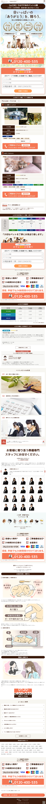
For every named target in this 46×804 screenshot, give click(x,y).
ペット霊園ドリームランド (10, 105)
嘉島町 (37, 748)
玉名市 (18, 744)
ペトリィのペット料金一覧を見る (38, 322)
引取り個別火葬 (8, 314)
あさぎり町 (15, 752)
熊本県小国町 (8, 748)
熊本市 (23, 752)
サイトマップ (26, 800)
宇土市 (29, 744)
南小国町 (3, 748)
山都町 (6, 750)
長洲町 (28, 746)
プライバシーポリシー (25, 799)
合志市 (10, 746)
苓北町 (20, 752)
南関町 (24, 746)
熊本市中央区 (29, 752)
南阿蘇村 (29, 748)
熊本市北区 (9, 754)
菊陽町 (40, 746)
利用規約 (19, 800)
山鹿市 (22, 744)
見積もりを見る (23, 91)
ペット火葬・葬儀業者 (10, 790)
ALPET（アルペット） (9, 153)
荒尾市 (10, 744)
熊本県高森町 (19, 748)
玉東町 (20, 746)
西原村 (24, 748)
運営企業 (18, 799)
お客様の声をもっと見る (23, 347)
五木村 (2, 752)
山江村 (6, 752)
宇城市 (38, 744)
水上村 (34, 750)
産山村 (14, 748)
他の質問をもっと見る (23, 736)
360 (24, 175)
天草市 (6, 746)
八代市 (2, 744)
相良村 (38, 750)
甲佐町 (2, 750)
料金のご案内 (22, 528)
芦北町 (14, 750)
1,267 (25, 126)
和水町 (32, 746)
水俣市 (14, 744)
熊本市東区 (35, 752)
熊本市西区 (41, 752)
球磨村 (10, 752)
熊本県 (15, 790)
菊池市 (26, 744)
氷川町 (10, 750)
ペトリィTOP (3, 790)
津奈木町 (18, 750)
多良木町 (26, 750)
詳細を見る (23, 141)
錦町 (22, 750)
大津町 (36, 746)
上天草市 (34, 744)
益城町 (41, 748)
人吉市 (6, 744)
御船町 (33, 748)
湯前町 (30, 750)
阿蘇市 (2, 746)
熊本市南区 (3, 754)
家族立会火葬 (8, 318)
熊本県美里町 (15, 746)
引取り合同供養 (8, 311)
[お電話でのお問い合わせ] (23, 288)
